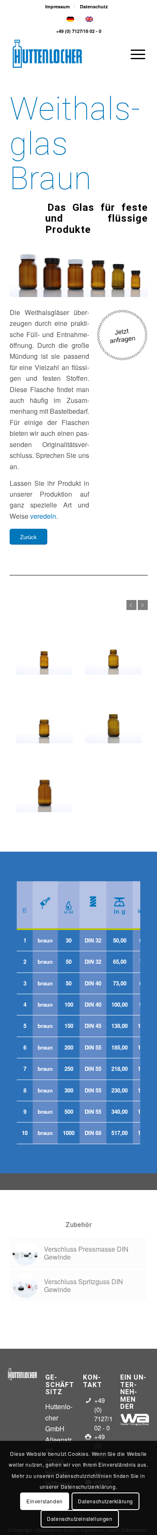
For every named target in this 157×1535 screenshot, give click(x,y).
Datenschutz (94, 6)
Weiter (143, 605)
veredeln (43, 516)
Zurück (131, 605)
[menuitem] (58, 6)
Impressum (57, 6)
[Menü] (133, 53)
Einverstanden (44, 1501)
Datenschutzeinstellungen (79, 1518)
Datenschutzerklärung (105, 1501)
